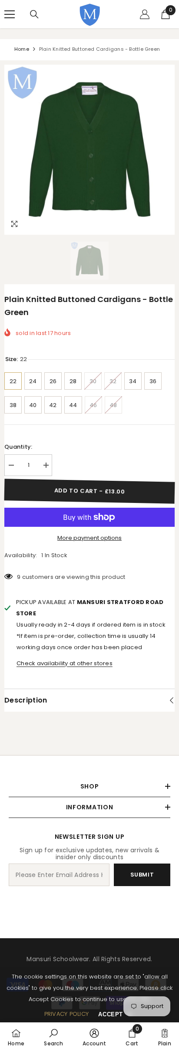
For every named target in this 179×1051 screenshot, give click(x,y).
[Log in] (144, 14)
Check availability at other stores (65, 663)
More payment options (89, 538)
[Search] (34, 14)
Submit (142, 874)
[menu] (9, 14)
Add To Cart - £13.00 (89, 491)
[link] (53, 1036)
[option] (89, 150)
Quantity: (18, 447)
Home (21, 49)
